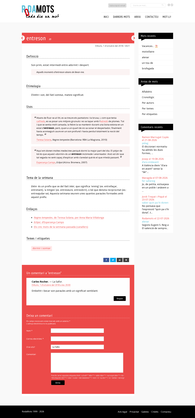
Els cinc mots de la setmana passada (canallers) (61, 226)
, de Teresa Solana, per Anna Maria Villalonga (69, 217)
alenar (145, 57)
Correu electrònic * (35, 338)
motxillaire (148, 51)
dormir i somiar (42, 248)
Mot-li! (167, 17)
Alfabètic (147, 91)
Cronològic (148, 97)
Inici (106, 17)
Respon (120, 298)
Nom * (29, 330)
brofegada (148, 68)
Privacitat (134, 411)
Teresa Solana (43, 139)
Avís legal (122, 411)
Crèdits (154, 411)
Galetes (145, 411)
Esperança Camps (45, 162)
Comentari (31, 354)
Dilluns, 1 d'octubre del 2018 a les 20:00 (51, 285)
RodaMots (27, 411)
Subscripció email (117, 5)
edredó (104, 121)
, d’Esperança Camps (49, 222)
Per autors (148, 102)
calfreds (40, 121)
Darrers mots (121, 17)
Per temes (148, 108)
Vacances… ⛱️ (150, 46)
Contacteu (166, 411)
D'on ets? (30, 347)
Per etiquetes (149, 114)
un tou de (147, 62)
